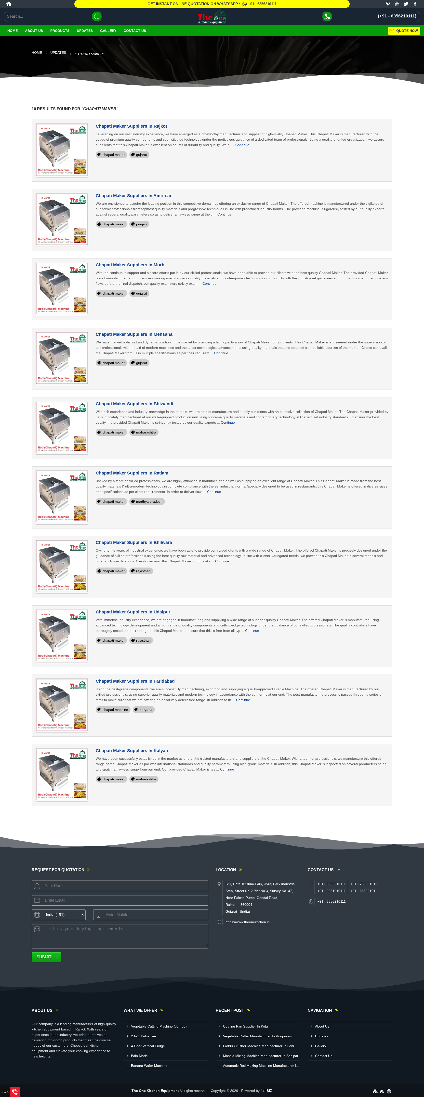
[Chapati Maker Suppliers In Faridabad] (62, 705)
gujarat (141, 155)
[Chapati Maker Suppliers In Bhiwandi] (62, 428)
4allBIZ (266, 1091)
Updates (85, 31)
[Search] (97, 16)
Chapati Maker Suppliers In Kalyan (132, 750)
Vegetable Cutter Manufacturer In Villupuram (257, 1036)
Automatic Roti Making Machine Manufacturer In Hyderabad (261, 1066)
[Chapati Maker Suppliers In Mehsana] (62, 358)
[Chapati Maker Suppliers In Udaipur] (62, 636)
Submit (44, 957)
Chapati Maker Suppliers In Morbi (131, 264)
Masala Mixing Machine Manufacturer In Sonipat (260, 1056)
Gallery (108, 31)
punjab (141, 224)
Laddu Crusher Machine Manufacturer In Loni (258, 1046)
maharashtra (146, 432)
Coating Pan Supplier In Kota (245, 1026)
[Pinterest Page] (388, 4)
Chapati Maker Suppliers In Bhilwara (134, 542)
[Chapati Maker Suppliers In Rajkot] (62, 150)
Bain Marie (139, 1056)
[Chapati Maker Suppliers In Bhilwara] (62, 567)
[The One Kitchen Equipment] (212, 16)
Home (12, 31)
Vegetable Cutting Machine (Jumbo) (159, 1026)
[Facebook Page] (415, 4)
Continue (242, 145)
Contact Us (135, 31)
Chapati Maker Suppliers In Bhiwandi (134, 403)
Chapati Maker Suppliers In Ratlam (132, 473)
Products (59, 31)
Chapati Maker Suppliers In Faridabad (135, 681)
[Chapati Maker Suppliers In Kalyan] (62, 775)
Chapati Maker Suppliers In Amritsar (134, 195)
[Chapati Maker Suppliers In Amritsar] (62, 220)
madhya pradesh (149, 501)
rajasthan (143, 571)
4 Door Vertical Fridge (148, 1046)
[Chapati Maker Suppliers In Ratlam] (62, 497)
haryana (146, 710)
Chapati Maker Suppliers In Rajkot (131, 126)
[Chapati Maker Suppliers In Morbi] (62, 289)
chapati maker (114, 155)
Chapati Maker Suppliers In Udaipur (133, 611)
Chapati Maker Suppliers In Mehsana (134, 334)
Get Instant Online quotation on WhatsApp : (212, 4)
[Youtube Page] (397, 4)
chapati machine (115, 710)
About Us (34, 31)
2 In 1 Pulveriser (143, 1036)
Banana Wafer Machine (149, 1066)
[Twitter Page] (406, 4)
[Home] (9, 4)
